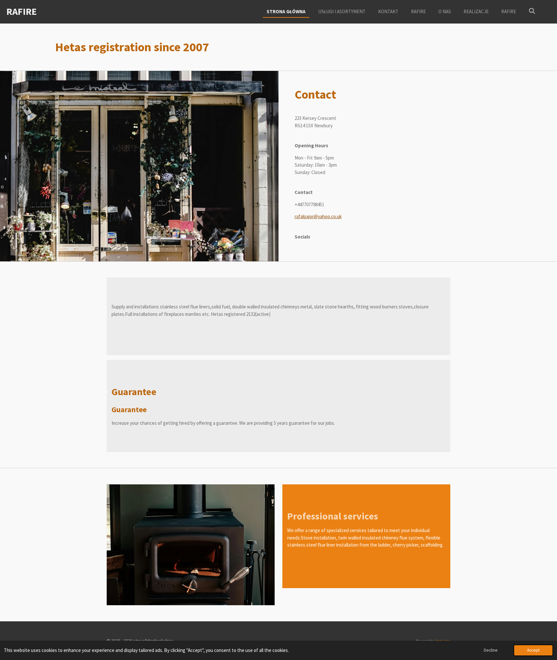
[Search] (532, 11)
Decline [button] (491, 650)
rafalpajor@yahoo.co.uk (318, 216)
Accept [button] (533, 650)
